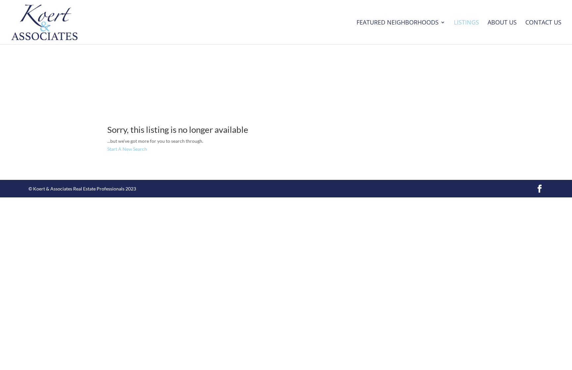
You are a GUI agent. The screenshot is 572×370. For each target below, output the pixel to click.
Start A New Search (127, 149)
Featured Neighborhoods (398, 23)
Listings (466, 23)
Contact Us (543, 23)
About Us (502, 23)
